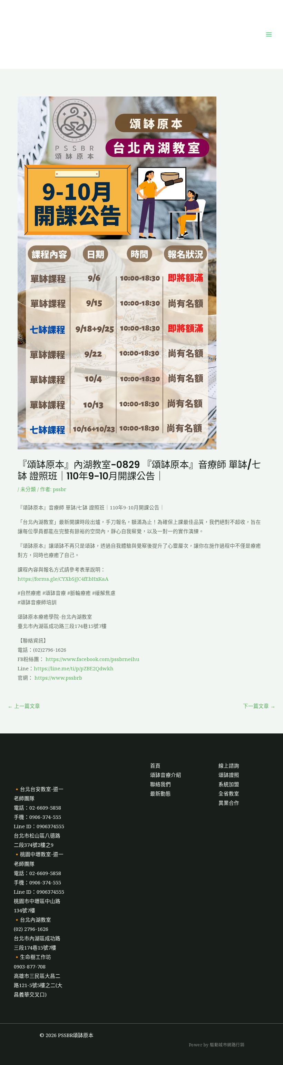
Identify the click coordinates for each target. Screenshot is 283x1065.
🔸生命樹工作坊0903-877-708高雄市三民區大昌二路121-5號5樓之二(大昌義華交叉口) (38, 975)
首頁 (155, 765)
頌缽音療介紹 (165, 774)
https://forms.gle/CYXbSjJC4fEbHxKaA (63, 578)
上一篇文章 (24, 705)
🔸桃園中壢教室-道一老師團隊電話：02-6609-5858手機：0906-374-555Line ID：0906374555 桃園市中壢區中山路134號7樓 (39, 882)
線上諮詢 (228, 765)
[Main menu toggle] (269, 34)
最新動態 (160, 793)
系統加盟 (228, 784)
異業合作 (228, 802)
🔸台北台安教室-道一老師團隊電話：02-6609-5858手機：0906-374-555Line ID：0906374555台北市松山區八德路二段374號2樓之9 (39, 817)
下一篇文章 (259, 705)
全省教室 (228, 793)
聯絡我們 (160, 784)
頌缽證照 (228, 774)
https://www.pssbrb (57, 677)
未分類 (28, 489)
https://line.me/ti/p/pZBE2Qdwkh (74, 668)
